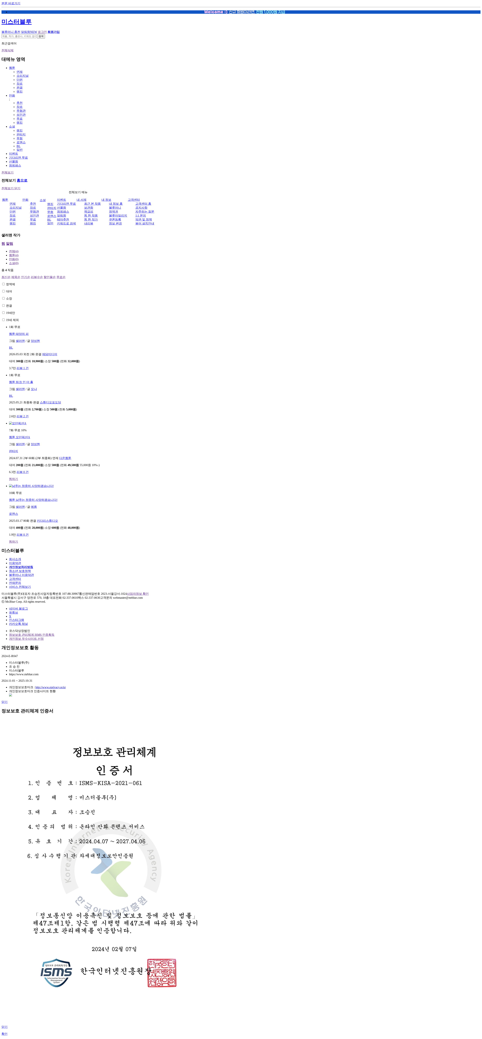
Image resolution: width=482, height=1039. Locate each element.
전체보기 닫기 (11, 188)
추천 (20, 102)
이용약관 (15, 563)
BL (19, 146)
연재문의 (15, 582)
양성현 (35, 340)
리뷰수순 (37, 277)
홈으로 (22, 180)
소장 (9, 298)
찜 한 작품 (91, 215)
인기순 (25, 277)
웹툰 (12, 67)
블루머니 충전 (11, 31)
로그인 (42, 31)
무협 (20, 138)
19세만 (10, 312)
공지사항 (141, 207)
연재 (20, 71)
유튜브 (13, 612)
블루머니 (115, 207)
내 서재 (81, 199)
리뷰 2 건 (23, 416)
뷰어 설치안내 (144, 223)
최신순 (6, 277)
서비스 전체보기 (20, 586)
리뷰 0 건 (23, 472)
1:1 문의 (140, 215)
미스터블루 (17, 21)
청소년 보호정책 (20, 571)
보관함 (88, 207)
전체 (13, 251)
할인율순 (50, 277)
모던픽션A (19, 437)
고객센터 (134, 199)
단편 (20, 79)
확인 (5, 1033)
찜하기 (13, 479)
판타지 (21, 134)
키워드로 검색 (66, 223)
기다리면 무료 (18, 157)
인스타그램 (16, 619)
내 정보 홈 (116, 203)
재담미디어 (49, 354)
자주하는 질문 (144, 211)
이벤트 (13, 153)
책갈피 (88, 211)
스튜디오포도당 (50, 402)
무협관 (21, 110)
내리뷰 (88, 223)
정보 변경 (115, 223)
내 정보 (106, 199)
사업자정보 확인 (138, 593)
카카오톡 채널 (18, 623)
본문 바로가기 (11, 3)
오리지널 (23, 75)
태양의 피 (19, 333)
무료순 (61, 277)
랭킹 (20, 91)
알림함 (29, 31)
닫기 (5, 702)
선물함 (13, 161)
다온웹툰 (65, 458)
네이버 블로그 (18, 608)
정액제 (10, 284)
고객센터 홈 (143, 203)
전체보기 (8, 172)
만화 (12, 95)
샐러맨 (20, 340)
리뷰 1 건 (23, 368)
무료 (20, 118)
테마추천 (63, 219)
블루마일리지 (118, 215)
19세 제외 (12, 320)
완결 (20, 87)
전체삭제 (8, 50)
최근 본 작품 (92, 203)
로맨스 (21, 142)
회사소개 (15, 559)
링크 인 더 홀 (21, 382)
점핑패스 (15, 165)
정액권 (113, 211)
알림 (9, 244)
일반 (20, 149)
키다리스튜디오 (47, 520)
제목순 (15, 277)
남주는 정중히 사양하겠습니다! (33, 499)
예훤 (34, 506)
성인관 (21, 114)
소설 (12, 126)
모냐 (34, 389)
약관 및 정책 (143, 219)
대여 (9, 291)
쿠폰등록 (115, 219)
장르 (20, 83)
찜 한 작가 (91, 219)
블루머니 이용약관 (21, 575)
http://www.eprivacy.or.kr (50, 687)
